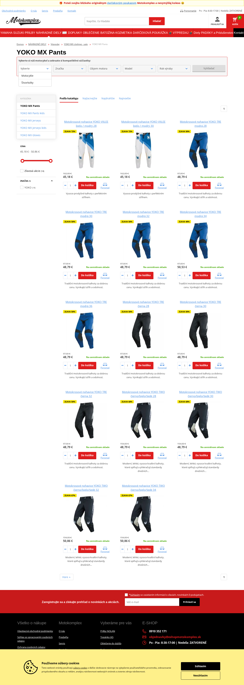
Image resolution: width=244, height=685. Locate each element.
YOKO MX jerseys (30, 120)
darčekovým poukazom (121, 3)
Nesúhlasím (200, 675)
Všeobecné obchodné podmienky (35, 631)
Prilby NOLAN (107, 631)
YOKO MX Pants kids (32, 113)
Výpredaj (55, 44)
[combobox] (35, 68)
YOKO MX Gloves (30, 135)
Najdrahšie (108, 98)
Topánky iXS (106, 637)
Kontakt (72, 10)
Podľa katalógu (69, 98)
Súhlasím (135, 594)
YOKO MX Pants (30, 106)
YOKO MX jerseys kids (33, 127)
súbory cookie (80, 667)
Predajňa (58, 10)
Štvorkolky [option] (27, 82)
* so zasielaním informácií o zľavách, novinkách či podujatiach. (166, 594)
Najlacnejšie (90, 98)
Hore (65, 577)
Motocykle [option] (27, 75)
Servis (45, 10)
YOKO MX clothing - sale (76, 44)
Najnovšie (125, 98)
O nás (34, 10)
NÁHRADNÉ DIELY (37, 44)
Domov (20, 44)
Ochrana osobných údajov (31, 647)
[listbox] (35, 79)
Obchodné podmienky (14, 10)
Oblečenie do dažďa (110, 643)
